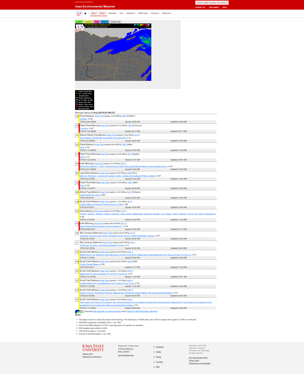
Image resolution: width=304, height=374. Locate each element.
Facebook (160, 347)
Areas (102, 13)
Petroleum (92, 175)
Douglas (156, 213)
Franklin (83, 213)
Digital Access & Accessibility (199, 363)
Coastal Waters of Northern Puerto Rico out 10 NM (101, 204)
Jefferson (99, 213)
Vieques (150, 235)
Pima (82, 147)
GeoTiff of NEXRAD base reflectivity (142, 311)
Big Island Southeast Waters (160, 292)
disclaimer (214, 7)
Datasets (112, 13)
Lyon (163, 213)
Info (121, 13)
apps (224, 7)
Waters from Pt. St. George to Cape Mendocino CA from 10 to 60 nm (108, 254)
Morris (129, 213)
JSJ (129, 201)
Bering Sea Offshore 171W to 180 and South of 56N (101, 166)
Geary (123, 213)
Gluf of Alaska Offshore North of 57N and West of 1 (101, 226)
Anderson (183, 213)
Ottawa (107, 213)
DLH (136, 135)
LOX (129, 299)
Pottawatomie (209, 213)
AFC (123, 163)
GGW (129, 173)
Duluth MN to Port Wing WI (114, 137)
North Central (123, 235)
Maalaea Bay (118, 292)
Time (97, 21)
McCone (83, 175)
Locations (88, 21)
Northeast (142, 235)
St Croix (120, 245)
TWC (124, 144)
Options (104, 21)
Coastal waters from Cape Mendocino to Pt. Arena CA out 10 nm (107, 283)
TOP (123, 211)
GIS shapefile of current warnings (107, 311)
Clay (196, 213)
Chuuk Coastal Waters (89, 264)
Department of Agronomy (92, 356)
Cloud (190, 213)
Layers (79, 21)
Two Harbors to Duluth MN (91, 137)
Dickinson (115, 213)
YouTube (159, 362)
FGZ (129, 125)
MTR (129, 271)
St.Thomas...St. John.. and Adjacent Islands (98, 245)
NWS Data (142, 13)
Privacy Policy (194, 360)
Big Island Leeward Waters (136, 292)
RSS (157, 367)
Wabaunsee (138, 213)
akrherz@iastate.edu (126, 355)
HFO (129, 290)
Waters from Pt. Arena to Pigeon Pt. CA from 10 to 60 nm (103, 273)
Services (154, 13)
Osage (168, 213)
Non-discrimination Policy (198, 357)
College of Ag (88, 354)
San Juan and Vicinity (98, 235)
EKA (129, 252)
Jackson (91, 213)
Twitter (158, 352)
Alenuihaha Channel (103, 292)
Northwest (113, 235)
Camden (83, 118)
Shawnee (148, 213)
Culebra (133, 235)
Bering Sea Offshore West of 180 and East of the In (145, 166)
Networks (130, 13)
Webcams (166, 13)
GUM (129, 261)
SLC (129, 154)
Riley (201, 213)
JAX (124, 116)
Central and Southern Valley (109, 175)
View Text (99, 116)
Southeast (84, 235)
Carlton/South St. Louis (89, 194)
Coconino (84, 128)
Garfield (152, 175)
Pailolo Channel (86, 292)
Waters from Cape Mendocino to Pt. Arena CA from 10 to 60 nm (164, 254)
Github (158, 357)
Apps (93, 13)
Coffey (175, 213)
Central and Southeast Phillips (135, 175)
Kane (82, 156)
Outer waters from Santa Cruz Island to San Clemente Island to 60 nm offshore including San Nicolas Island (125, 302)
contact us (200, 7)
